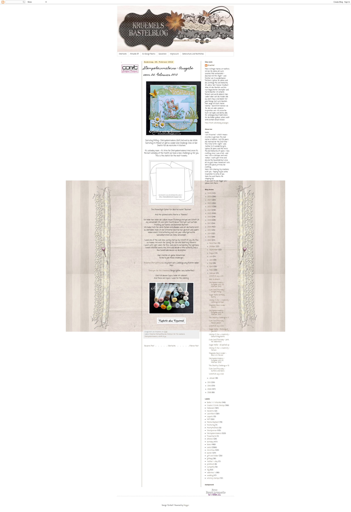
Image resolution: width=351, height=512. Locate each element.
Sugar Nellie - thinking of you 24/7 (218, 330)
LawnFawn (211, 414)
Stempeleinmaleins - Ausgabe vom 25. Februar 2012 (217, 284)
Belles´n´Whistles (214, 402)
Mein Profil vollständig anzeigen (216, 123)
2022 (209, 206)
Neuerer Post (149, 346)
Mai (211, 263)
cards (209, 447)
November (213, 243)
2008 (209, 392)
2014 (209, 233)
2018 (209, 220)
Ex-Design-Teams (148, 54)
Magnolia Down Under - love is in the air (218, 354)
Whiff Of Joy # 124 (216, 276)
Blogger (186, 505)
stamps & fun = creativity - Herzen (219, 349)
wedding (210, 475)
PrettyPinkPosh (213, 428)
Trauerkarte (211, 436)
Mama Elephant (213, 422)
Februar (212, 273)
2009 (209, 389)
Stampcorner (212, 430)
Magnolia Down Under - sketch (218, 306)
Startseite (123, 54)
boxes (209, 444)
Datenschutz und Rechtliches (193, 54)
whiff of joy (162, 336)
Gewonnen (162, 54)
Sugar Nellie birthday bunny (217, 296)
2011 (209, 382)
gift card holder (212, 456)
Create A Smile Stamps (216, 405)
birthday (210, 442)
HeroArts (210, 411)
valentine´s (211, 472)
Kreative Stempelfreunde (154, 263)
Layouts (210, 416)
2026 (209, 193)
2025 (209, 196)
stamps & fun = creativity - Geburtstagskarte (219, 335)
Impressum (174, 54)
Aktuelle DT (134, 54)
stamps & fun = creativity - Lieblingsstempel (219, 301)
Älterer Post (194, 346)
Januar (212, 378)
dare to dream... (215, 279)
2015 (209, 230)
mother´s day (212, 461)
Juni (211, 260)
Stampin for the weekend (176, 334)
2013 (209, 237)
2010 (209, 386)
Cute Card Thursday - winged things (217, 291)
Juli (211, 256)
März (211, 270)
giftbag (209, 458)
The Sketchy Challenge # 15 (219, 366)
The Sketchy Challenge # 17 (219, 318)
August (212, 253)
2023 (209, 203)
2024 (209, 200)
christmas (211, 450)
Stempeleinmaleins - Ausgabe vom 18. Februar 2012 (217, 312)
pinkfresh (210, 464)
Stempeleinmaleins (151, 336)
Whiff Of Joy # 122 (216, 374)
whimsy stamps (213, 478)
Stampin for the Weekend (159, 270)
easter (209, 453)
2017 (209, 223)
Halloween (210, 408)
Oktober (212, 246)
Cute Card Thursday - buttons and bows (217, 370)
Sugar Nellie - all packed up (219, 345)
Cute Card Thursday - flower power (217, 322)
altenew (210, 439)
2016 (209, 227)
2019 (209, 217)
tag (208, 470)
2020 (209, 213)
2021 (209, 210)
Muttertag (211, 425)
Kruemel (211, 65)
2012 (209, 240)
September (213, 250)
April (211, 266)
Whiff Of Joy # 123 (216, 326)
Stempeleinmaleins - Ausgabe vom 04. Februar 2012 (217, 360)
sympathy (210, 467)
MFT (208, 419)
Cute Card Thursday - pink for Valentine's (219, 341)
